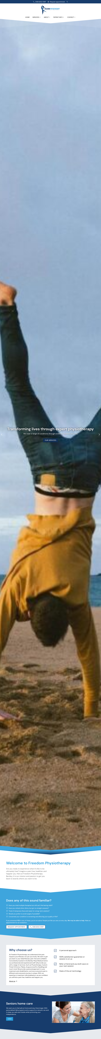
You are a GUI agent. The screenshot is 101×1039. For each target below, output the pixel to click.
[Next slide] (99, 434)
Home (27, 17)
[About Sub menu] (49, 17)
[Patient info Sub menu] (63, 17)
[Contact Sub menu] (75, 17)
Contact (70, 17)
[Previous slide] (2, 434)
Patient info (58, 17)
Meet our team (50, 440)
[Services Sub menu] (40, 17)
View (9, 1019)
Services (36, 17)
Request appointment (16, 927)
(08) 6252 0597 (38, 927)
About (46, 17)
